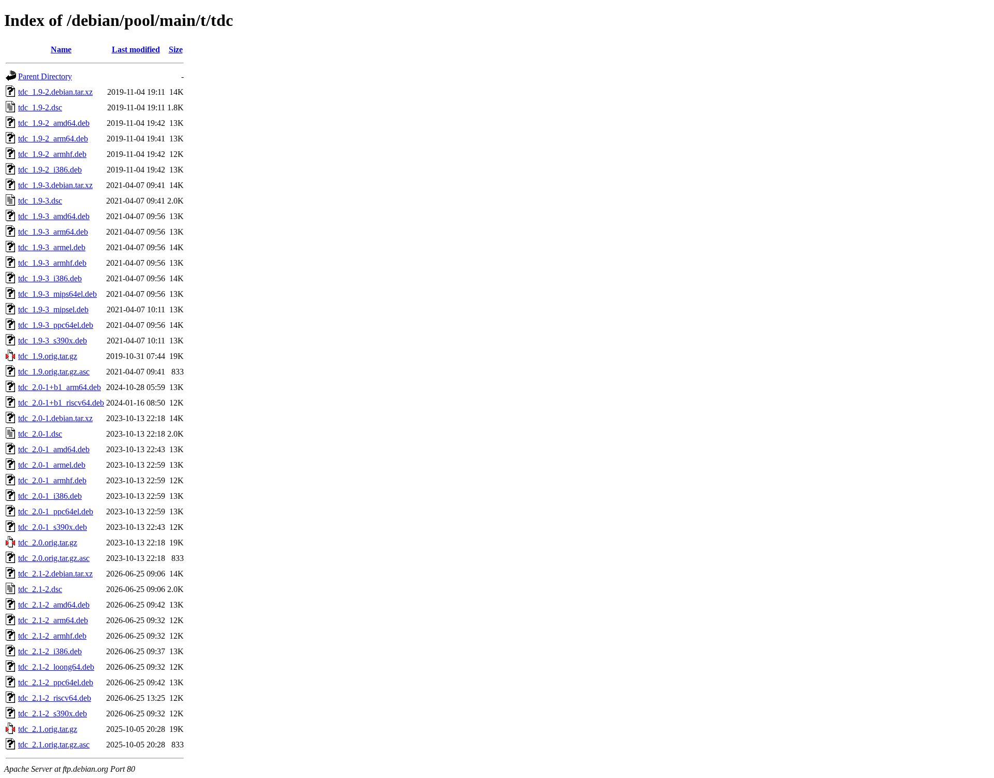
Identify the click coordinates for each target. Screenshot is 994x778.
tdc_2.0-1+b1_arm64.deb (59, 387)
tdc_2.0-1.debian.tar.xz (55, 418)
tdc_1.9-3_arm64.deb (53, 231)
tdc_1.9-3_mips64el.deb (57, 294)
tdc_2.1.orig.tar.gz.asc (54, 744)
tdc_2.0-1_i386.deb (50, 496)
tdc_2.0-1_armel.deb (51, 464)
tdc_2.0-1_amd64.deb (54, 449)
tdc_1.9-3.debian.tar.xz (55, 185)
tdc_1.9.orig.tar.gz (47, 356)
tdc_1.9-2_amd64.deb (54, 123)
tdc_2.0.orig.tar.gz (47, 542)
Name (61, 49)
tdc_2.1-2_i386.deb (50, 651)
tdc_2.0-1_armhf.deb (52, 480)
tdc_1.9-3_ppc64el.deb (55, 325)
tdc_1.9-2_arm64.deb (53, 138)
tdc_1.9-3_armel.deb (51, 247)
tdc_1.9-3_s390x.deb (52, 340)
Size (176, 49)
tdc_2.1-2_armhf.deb (52, 635)
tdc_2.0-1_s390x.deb (52, 527)
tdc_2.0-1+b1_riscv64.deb (61, 402)
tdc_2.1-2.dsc (40, 589)
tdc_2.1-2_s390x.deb (52, 713)
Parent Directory (45, 76)
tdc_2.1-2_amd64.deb (54, 604)
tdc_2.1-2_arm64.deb (53, 620)
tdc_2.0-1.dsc (40, 433)
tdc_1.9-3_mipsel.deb (53, 309)
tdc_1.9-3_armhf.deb (52, 262)
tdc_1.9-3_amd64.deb (54, 216)
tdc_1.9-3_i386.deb (50, 278)
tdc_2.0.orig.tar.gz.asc (54, 558)
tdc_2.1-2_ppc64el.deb (55, 682)
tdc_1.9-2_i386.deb (50, 169)
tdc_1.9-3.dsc (40, 200)
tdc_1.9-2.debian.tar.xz (55, 92)
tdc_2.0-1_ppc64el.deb (55, 511)
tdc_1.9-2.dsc (40, 107)
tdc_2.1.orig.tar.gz (47, 729)
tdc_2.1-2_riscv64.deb (54, 698)
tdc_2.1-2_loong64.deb (56, 666)
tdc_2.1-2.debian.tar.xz (55, 573)
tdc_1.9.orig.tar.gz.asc (54, 371)
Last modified (136, 49)
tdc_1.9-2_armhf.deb (52, 154)
